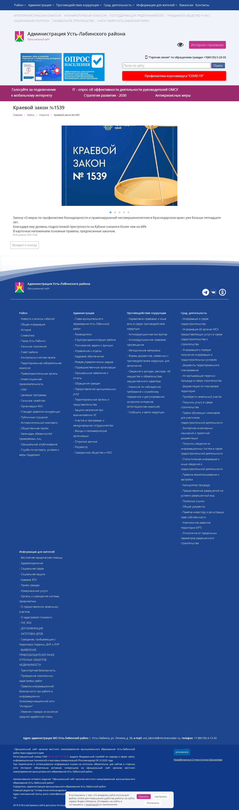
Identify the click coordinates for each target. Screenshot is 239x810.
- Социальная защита (32, 574)
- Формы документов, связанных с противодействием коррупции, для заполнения (148, 360)
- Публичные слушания (33, 417)
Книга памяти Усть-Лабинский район (123, 21)
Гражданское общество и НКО (188, 15)
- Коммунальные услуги (33, 591)
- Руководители (82, 334)
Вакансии (186, 5)
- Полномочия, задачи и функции (93, 345)
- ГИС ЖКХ (25, 622)
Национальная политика (31, 21)
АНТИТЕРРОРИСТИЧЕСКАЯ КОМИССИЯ (37, 15)
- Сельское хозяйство (32, 400)
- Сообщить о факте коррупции (145, 412)
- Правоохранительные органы (38, 373)
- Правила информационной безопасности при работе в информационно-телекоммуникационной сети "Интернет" (37, 696)
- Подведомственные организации (94, 367)
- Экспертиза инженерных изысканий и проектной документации (197, 433)
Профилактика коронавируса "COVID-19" (174, 76)
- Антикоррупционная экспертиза (147, 334)
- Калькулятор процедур (195, 485)
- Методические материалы (143, 350)
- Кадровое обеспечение (88, 356)
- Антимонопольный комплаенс (38, 422)
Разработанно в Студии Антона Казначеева (198, 759)
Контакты (202, 5)
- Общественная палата (33, 428)
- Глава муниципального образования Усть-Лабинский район (91, 323)
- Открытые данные (85, 441)
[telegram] (205, 295)
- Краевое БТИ (28, 580)
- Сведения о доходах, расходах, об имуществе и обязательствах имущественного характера (148, 376)
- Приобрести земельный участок (201, 396)
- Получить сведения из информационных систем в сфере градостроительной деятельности (202, 448)
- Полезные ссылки (192, 501)
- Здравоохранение (31, 563)
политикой (92, 804)
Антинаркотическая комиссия (85, 15)
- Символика (26, 335)
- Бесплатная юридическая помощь (40, 557)
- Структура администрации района (94, 339)
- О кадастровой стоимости (35, 617)
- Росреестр (80, 447)
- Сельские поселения (32, 346)
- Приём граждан (29, 585)
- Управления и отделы (87, 351)
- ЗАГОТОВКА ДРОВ (31, 634)
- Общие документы (193, 506)
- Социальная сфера (31, 568)
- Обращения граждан (86, 383)
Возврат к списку (24, 245)
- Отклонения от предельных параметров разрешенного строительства (199, 538)
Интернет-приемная (207, 45)
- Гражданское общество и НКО (92, 452)
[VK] (213, 295)
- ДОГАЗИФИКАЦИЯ (31, 628)
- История (25, 330)
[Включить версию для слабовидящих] (180, 44)
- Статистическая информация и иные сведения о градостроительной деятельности (202, 464)
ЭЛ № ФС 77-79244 (58, 756)
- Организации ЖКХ (31, 406)
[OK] (222, 295)
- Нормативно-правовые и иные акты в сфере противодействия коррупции (146, 323)
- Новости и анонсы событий (37, 319)
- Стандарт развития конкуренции (39, 411)
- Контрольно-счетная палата (37, 357)
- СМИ (23, 389)
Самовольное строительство (73, 21)
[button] (110, 212)
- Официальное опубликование (38, 444)
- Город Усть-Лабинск (32, 341)
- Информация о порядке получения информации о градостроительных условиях (199, 354)
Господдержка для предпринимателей (137, 15)
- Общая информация (32, 324)
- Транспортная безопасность (37, 670)
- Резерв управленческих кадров (93, 362)
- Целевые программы (32, 395)
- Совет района (28, 352)
